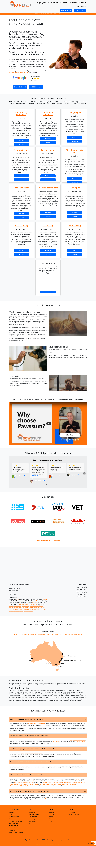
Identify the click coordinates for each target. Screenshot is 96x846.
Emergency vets (41, 3)
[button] (11, 473)
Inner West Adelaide (14, 609)
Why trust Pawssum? (14, 816)
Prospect (44, 599)
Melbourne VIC (49, 634)
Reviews (83, 6)
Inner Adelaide (18, 607)
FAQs (77, 6)
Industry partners (13, 825)
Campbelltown (22, 604)
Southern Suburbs (18, 611)
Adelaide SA (41, 634)
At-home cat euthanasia (48, 113)
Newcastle (24, 634)
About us (11, 812)
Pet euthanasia (33, 816)
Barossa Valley (25, 606)
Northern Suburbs (36, 609)
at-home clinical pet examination (36, 723)
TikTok (50, 821)
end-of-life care (56, 741)
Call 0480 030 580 (47, 292)
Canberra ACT (58, 634)
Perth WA (80, 634)
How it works (72, 3)
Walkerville (29, 604)
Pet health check (21, 187)
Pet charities (12, 830)
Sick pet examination (34, 814)
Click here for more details (48, 540)
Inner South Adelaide (39, 607)
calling (51, 766)
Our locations (32, 821)
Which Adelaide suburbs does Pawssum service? (26, 775)
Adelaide (11, 606)
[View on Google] (13, 476)
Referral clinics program (15, 821)
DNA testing (48, 225)
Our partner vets (13, 823)
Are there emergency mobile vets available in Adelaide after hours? (32, 749)
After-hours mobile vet (74, 151)
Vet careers (12, 819)
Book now (21, 140)
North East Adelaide (25, 609)
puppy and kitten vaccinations (77, 740)
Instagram (51, 814)
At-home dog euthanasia (21, 113)
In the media (12, 828)
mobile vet (32, 71)
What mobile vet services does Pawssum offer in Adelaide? (29, 736)
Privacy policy (72, 812)
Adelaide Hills (17, 606)
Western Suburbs (28, 611)
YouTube (51, 819)
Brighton (35, 604)
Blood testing (75, 225)
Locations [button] (82, 3)
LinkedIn (51, 816)
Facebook (51, 812)
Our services (32, 812)
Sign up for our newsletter (16, 832)
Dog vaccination (21, 150)
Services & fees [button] (52, 3)
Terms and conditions (74, 814)
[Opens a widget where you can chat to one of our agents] (91, 843)
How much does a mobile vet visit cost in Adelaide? (26, 719)
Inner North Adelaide (27, 607)
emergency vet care (80, 741)
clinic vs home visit (50, 799)
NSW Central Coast (32, 634)
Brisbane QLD (66, 634)
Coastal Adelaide (34, 606)
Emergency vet (75, 112)
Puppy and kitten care (48, 187)
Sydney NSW (17, 634)
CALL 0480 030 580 (66, 10)
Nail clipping (74, 187)
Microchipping (21, 225)
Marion (37, 601)
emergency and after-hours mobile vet (31, 753)
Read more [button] (35, 475)
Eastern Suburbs (77, 782)
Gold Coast (74, 634)
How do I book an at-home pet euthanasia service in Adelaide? (30, 762)
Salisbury (34, 602)
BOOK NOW (80, 10)
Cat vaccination (48, 150)
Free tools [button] (63, 3)
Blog (30, 825)
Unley (17, 599)
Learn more (21, 144)
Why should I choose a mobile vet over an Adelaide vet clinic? (30, 791)
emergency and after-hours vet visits (18, 72)
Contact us (11, 814)
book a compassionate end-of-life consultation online (29, 766)
